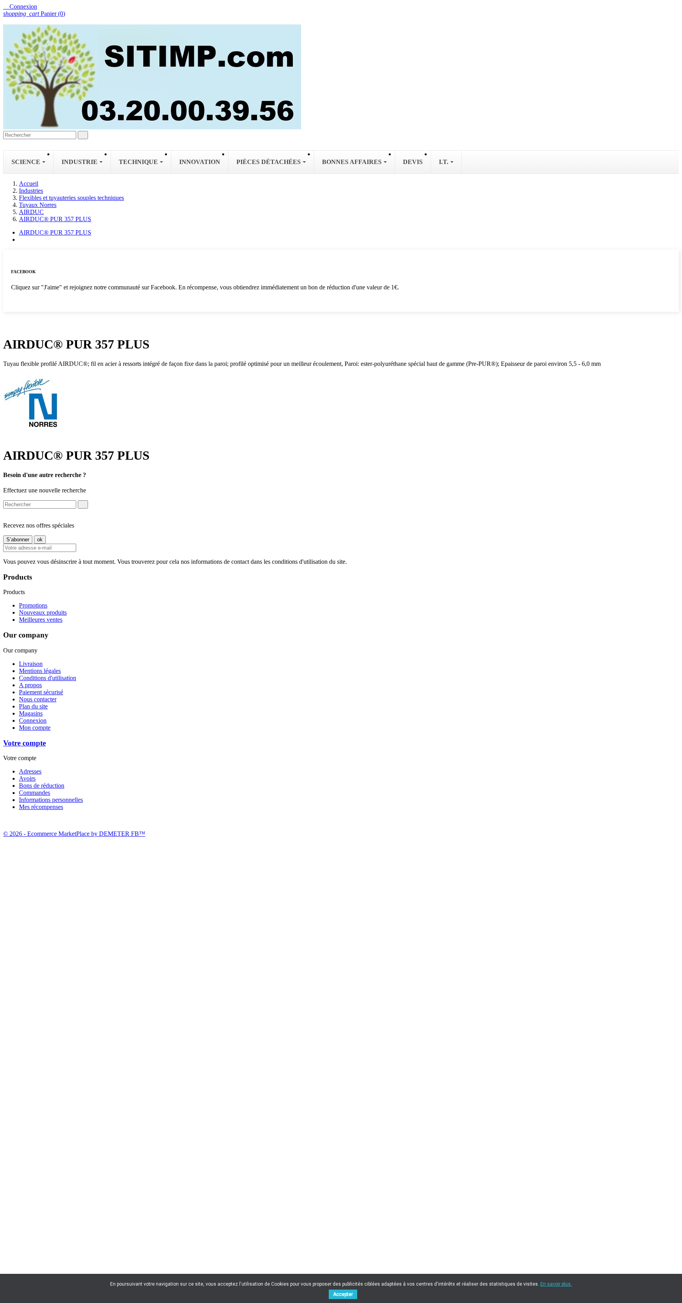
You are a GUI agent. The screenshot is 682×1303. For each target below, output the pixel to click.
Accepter (343, 1294)
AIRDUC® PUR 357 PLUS (55, 232)
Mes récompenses (41, 806)
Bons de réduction (41, 785)
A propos (30, 685)
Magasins (31, 713)
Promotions (33, 605)
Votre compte (24, 743)
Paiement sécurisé (41, 692)
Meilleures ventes (40, 619)
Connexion (33, 720)
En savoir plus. (556, 1284)
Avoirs (27, 778)
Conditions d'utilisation (47, 678)
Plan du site (33, 706)
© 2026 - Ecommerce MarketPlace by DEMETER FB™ (74, 833)
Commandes (34, 792)
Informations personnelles (51, 799)
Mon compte (35, 727)
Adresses (30, 771)
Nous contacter (37, 699)
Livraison (31, 663)
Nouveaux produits (43, 612)
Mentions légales (40, 670)
